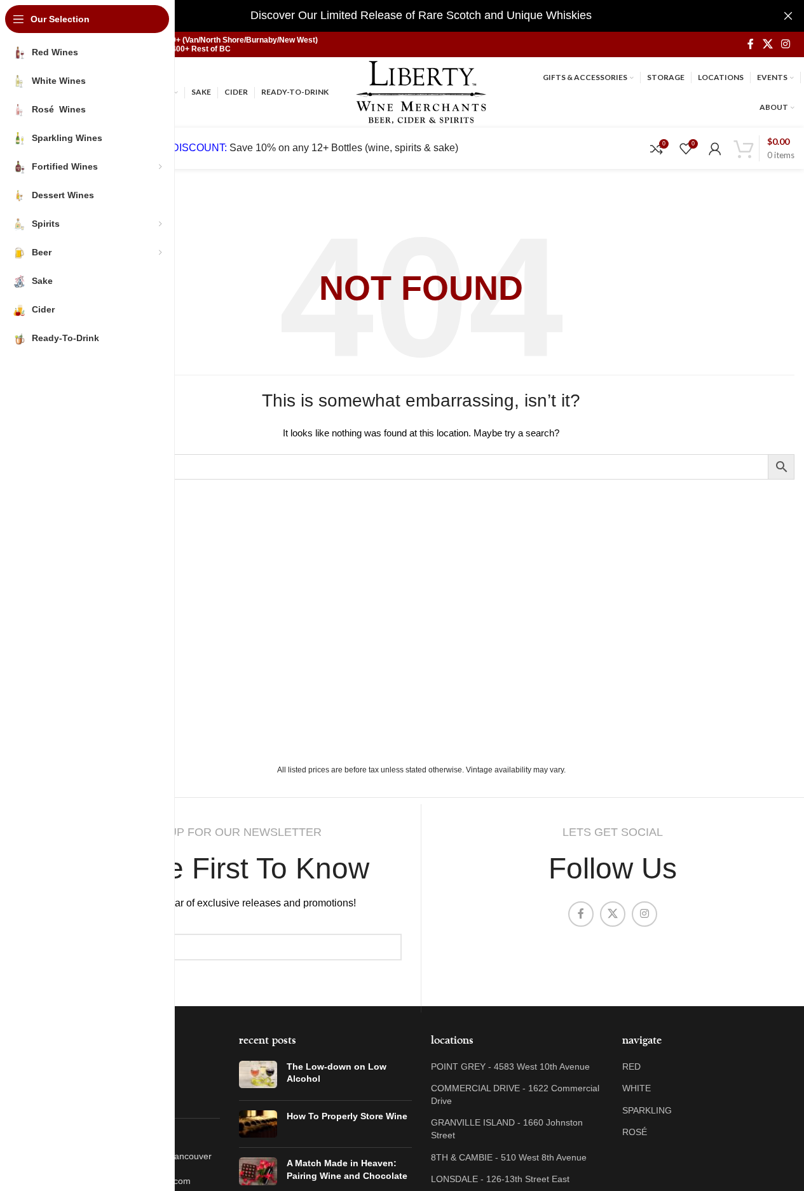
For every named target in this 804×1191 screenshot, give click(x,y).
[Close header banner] (788, 16)
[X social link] (767, 44)
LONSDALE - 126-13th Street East (500, 1179)
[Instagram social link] (785, 44)
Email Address (85, 923)
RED (631, 1066)
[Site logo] (421, 91)
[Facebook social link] (750, 44)
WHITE (636, 1088)
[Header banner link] (421, 16)
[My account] (715, 148)
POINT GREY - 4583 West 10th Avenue (510, 1066)
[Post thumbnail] (258, 1076)
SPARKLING (647, 1110)
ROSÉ (634, 1132)
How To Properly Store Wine (347, 1116)
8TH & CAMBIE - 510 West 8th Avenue (509, 1157)
